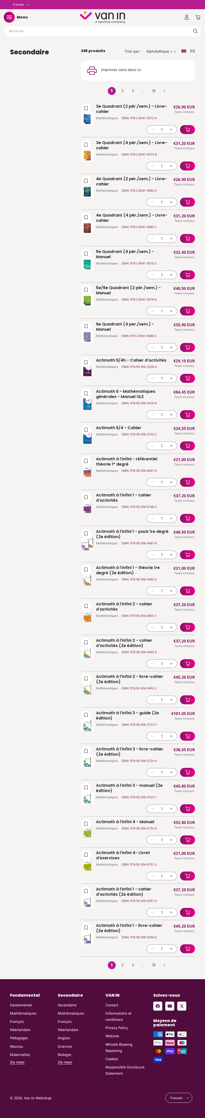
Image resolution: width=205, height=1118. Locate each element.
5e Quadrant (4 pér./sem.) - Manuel (125, 254)
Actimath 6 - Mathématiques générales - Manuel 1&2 (125, 394)
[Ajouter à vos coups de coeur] (86, 108)
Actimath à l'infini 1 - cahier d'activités (123, 498)
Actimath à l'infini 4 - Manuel (125, 822)
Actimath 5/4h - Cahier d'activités (131, 360)
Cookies (112, 1058)
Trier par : (133, 51)
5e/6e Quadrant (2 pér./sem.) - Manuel (128, 290)
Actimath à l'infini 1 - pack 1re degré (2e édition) (132, 534)
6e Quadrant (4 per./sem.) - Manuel (125, 327)
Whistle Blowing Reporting (119, 1047)
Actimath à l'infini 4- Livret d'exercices (123, 855)
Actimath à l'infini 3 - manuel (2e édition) (129, 788)
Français (17, 1021)
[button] (9, 17)
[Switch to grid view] (192, 51)
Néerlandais (20, 1029)
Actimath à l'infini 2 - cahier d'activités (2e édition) (124, 643)
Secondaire (67, 1005)
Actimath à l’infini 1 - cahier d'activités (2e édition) (123, 892)
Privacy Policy (117, 1027)
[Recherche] (195, 31)
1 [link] (111, 90)
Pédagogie (19, 1038)
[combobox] (102, 31)
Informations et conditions (119, 1016)
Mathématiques (23, 1013)
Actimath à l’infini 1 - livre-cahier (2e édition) (129, 928)
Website (112, 1036)
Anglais (64, 1038)
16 (154, 90)
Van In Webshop (38, 1098)
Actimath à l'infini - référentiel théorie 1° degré (126, 462)
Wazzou (16, 1046)
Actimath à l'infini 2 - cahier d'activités (124, 607)
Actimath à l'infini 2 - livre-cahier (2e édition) (129, 679)
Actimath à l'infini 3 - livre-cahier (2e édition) (129, 752)
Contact (112, 1005)
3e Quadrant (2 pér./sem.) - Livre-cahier (131, 109)
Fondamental (21, 1005)
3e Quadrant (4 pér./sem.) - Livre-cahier (131, 145)
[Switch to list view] (183, 51)
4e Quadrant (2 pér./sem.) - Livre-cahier (131, 181)
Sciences (65, 1046)
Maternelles (20, 1054)
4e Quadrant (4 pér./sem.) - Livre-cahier (131, 218)
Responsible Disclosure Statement (125, 1070)
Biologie (64, 1054)
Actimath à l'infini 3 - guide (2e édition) (127, 716)
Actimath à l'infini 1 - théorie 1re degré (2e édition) (128, 570)
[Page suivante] (164, 91)
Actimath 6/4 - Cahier (118, 428)
